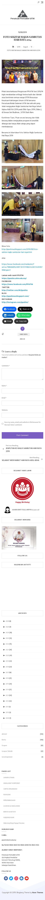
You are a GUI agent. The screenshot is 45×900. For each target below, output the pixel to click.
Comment (6, 366)
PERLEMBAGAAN (9, 800)
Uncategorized (7, 757)
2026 (7, 621)
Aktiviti (22, 339)
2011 (7, 706)
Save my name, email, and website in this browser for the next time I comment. (22, 423)
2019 (7, 661)
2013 (7, 695)
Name (4, 386)
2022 (7, 644)
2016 (7, 678)
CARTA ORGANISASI (10, 789)
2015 (7, 684)
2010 (7, 712)
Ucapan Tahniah (7, 751)
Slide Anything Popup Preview (13, 823)
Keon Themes (37, 892)
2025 (7, 627)
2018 (7, 667)
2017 (7, 672)
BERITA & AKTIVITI (9, 811)
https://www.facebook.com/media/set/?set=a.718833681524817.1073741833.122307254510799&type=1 (22, 267)
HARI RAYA (23, 334)
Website (5, 410)
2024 (7, 632)
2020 (7, 655)
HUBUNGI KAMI (8, 817)
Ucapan (4, 745)
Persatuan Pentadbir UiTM (22, 18)
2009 (7, 718)
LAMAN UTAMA (8, 777)
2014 (7, 689)
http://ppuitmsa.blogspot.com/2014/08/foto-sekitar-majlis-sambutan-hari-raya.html (20, 251)
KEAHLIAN (6, 794)
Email (4, 398)
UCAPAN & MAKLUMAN (11, 806)
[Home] (13, 47)
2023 (7, 638)
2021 (7, 649)
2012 (7, 701)
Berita (4, 740)
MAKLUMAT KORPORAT (11, 783)
